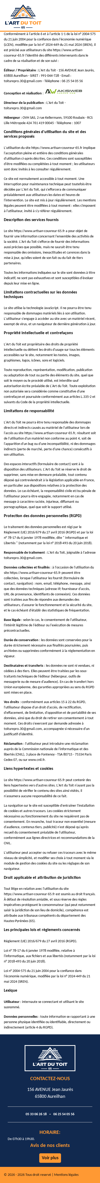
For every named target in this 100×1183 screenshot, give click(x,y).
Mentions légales (66, 1175)
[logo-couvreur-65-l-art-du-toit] (36, 15)
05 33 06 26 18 (36, 1114)
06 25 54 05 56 (63, 1114)
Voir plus (50, 1158)
